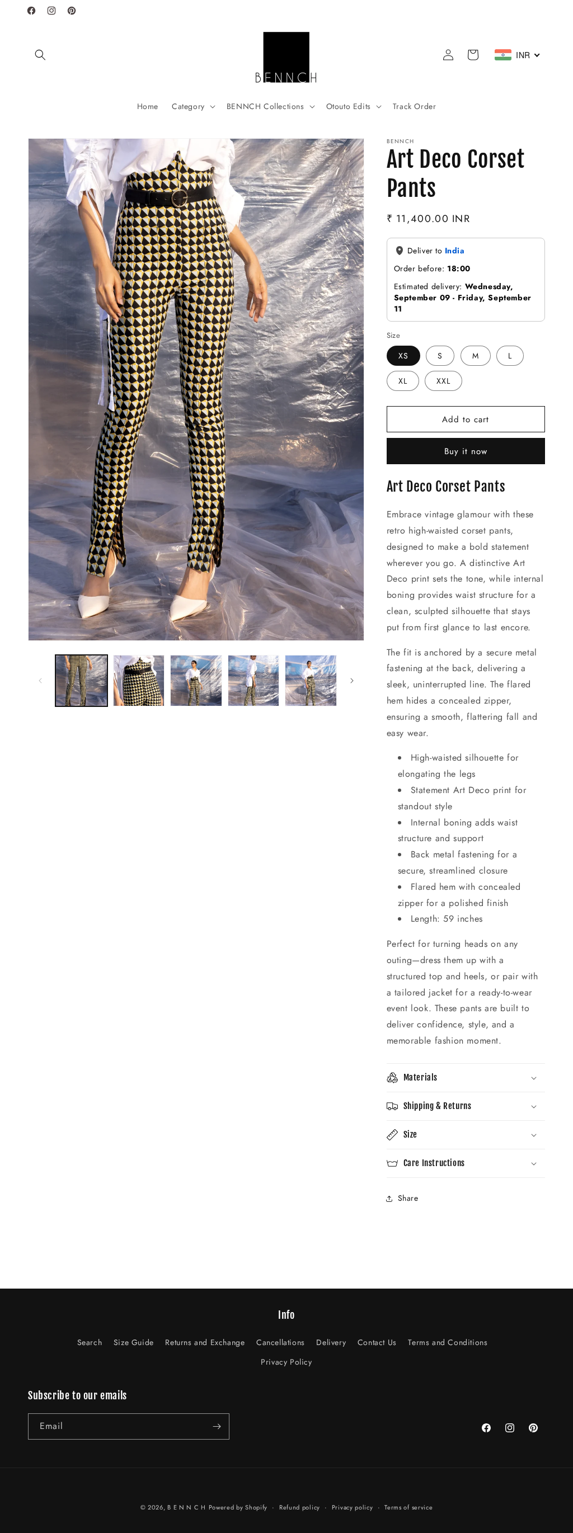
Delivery (331, 1342)
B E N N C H (186, 1507)
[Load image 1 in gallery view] (81, 681)
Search (89, 1342)
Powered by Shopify (238, 1507)
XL (402, 380)
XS (403, 355)
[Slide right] (352, 680)
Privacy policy (352, 1507)
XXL (443, 380)
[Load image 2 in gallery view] (139, 681)
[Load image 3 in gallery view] (196, 681)
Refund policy (299, 1507)
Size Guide (134, 1342)
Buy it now (465, 451)
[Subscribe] (216, 1426)
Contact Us (377, 1342)
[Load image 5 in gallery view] (311, 681)
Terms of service (408, 1507)
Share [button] (408, 1198)
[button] (40, 55)
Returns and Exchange (205, 1342)
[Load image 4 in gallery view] (254, 681)
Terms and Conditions (447, 1342)
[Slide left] (40, 680)
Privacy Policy (286, 1361)
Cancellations (280, 1342)
